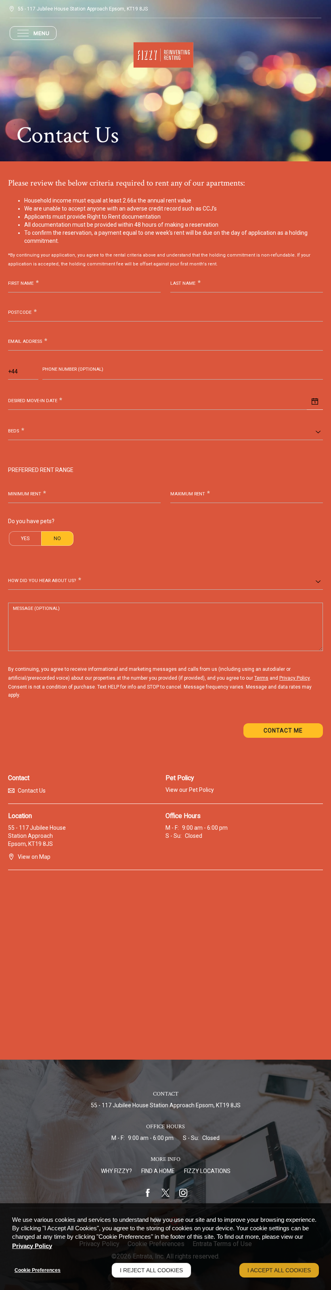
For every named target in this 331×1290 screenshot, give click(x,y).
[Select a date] (315, 402)
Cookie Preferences (38, 1270)
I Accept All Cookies (279, 1270)
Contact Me (283, 730)
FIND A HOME (158, 1171)
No (57, 538)
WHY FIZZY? (116, 1171)
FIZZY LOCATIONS (207, 1171)
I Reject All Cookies (151, 1270)
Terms (261, 678)
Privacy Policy (294, 678)
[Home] (165, 55)
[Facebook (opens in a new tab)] (148, 1193)
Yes (25, 538)
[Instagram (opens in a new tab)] (183, 1193)
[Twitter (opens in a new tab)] (165, 1193)
